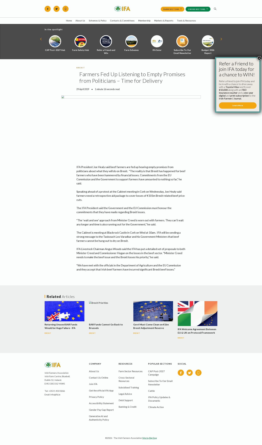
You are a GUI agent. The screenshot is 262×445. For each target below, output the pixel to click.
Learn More (237, 105)
